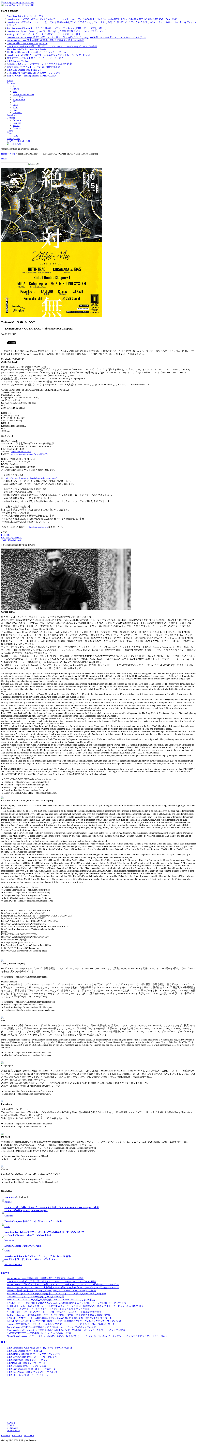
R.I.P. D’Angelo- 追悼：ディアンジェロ (26, 1366)
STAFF (10, 1425)
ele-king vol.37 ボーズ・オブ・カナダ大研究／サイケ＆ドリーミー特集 (44, 34)
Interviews (11, 115)
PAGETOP (29, 1435)
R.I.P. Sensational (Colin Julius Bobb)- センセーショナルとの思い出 (40, 1348)
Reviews (11, 83)
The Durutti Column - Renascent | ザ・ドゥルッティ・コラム (36, 52)
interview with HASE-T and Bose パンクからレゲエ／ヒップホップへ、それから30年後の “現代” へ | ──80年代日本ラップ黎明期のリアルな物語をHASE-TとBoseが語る (92, 19)
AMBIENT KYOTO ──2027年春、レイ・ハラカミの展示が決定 (39, 64)
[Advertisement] (87, 1399)
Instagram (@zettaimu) (11, 537)
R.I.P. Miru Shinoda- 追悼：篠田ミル (25, 1351)
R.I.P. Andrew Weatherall (18, 61)
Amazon (18, 1264)
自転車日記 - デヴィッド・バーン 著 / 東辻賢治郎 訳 (33, 67)
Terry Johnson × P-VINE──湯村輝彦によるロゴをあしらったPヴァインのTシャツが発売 (51, 1327)
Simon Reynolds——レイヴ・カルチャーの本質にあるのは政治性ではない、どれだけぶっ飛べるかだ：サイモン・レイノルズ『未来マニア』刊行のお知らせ (87, 1336)
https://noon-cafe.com (21, 451)
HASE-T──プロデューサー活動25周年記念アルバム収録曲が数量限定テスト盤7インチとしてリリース (59, 1318)
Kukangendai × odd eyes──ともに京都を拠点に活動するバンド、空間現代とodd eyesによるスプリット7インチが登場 (66, 1330)
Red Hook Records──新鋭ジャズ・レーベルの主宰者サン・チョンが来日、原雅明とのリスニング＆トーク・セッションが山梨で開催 (75, 1306)
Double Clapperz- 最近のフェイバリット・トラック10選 (33, 1221)
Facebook (6, 535)
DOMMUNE (15, 144)
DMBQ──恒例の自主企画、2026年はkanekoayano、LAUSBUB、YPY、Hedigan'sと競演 (51, 1290)
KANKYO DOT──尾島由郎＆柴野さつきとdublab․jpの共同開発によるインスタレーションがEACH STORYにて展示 (66, 1303)
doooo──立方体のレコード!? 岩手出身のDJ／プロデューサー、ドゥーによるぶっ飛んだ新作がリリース (61, 1324)
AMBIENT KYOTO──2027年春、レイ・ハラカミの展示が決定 (39, 1333)
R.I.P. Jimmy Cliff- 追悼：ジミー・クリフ (27, 1360)
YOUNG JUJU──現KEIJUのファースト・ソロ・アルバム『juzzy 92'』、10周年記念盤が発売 (54, 1312)
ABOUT (11, 1423)
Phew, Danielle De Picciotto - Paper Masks (26, 49)
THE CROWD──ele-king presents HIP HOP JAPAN (32, 75)
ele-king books (13, 138)
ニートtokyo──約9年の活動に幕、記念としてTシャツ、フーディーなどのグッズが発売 (51, 1281)
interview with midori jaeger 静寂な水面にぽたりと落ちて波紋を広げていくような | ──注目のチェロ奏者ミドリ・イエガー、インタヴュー (76, 37)
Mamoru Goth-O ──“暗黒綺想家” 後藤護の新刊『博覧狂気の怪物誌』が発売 (45, 40)
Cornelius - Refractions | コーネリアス (25, 16)
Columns (11, 118)
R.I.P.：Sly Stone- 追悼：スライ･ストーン (28, 1375)
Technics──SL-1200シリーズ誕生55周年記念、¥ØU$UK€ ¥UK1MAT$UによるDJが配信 (51, 1299)
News (9, 133)
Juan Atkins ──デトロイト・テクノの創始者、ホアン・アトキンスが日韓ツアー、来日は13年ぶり (57, 28)
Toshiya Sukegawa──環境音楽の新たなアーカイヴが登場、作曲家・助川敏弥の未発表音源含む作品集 (58, 1315)
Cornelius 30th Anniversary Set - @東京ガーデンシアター (35, 73)
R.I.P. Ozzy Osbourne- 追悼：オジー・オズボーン (31, 1369)
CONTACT (12, 1428)
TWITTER (17, 1435)
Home (10, 80)
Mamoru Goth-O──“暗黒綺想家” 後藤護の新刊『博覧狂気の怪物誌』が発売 (45, 1278)
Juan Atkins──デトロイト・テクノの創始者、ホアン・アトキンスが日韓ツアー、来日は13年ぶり (56, 1293)
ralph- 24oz (10, 1197)
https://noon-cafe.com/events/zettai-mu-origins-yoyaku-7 (31, 478)
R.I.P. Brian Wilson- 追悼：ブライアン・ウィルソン (32, 1372)
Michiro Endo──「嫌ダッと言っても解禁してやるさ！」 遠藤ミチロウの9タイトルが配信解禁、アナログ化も (63, 1284)
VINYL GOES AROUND (19, 141)
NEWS (5, 1272)
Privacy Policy (13, 1430)
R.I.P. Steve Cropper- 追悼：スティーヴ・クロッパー (33, 1357)
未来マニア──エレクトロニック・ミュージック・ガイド (36, 58)
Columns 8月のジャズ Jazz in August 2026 (27, 43)
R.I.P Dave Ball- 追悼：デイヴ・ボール (26, 1363)
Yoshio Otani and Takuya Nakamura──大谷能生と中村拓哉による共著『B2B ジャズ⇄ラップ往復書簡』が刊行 (63, 1287)
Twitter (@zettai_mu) (11, 540)
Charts (10, 130)
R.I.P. (4, 1342)
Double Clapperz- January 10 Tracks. (23, 1246)
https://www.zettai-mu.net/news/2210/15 (29, 454)
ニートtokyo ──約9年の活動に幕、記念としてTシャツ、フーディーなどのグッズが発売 (52, 46)
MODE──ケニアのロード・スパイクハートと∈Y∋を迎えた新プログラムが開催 (48, 1309)
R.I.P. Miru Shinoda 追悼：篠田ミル (24, 70)
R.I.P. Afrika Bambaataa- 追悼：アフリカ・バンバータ (33, 1354)
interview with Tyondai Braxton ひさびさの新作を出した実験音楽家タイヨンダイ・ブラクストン (55, 31)
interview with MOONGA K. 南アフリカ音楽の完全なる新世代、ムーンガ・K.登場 (48, 55)
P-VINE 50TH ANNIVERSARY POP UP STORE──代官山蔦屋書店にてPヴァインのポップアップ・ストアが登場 (64, 1321)
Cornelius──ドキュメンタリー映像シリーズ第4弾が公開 (35, 1296)
